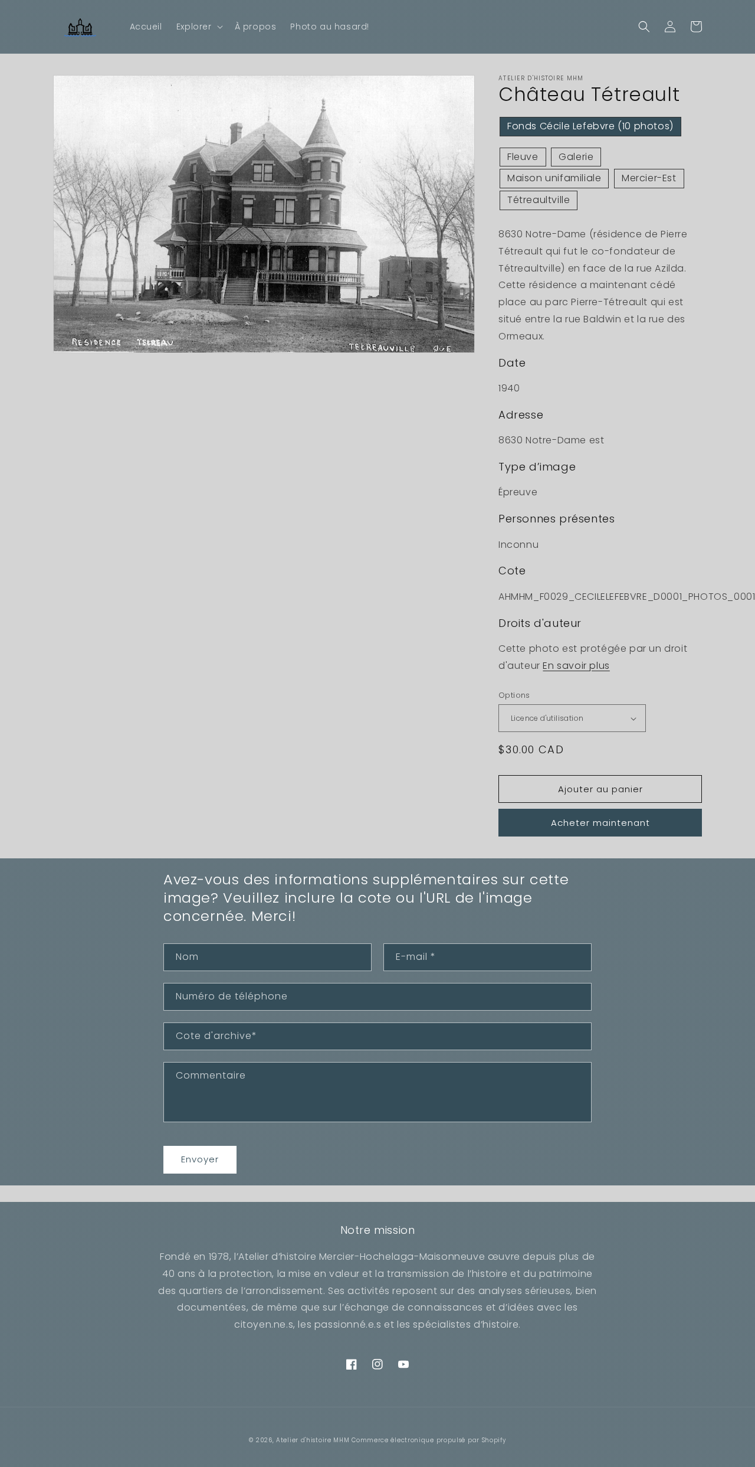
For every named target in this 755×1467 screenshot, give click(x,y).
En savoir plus (576, 665)
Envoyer (200, 1159)
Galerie (576, 157)
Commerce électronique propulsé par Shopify (428, 1440)
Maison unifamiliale (554, 178)
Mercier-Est (649, 178)
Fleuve (523, 157)
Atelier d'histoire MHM (312, 1440)
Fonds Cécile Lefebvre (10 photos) (590, 126)
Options (514, 695)
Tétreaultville (538, 200)
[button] (198, 26)
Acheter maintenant (600, 822)
